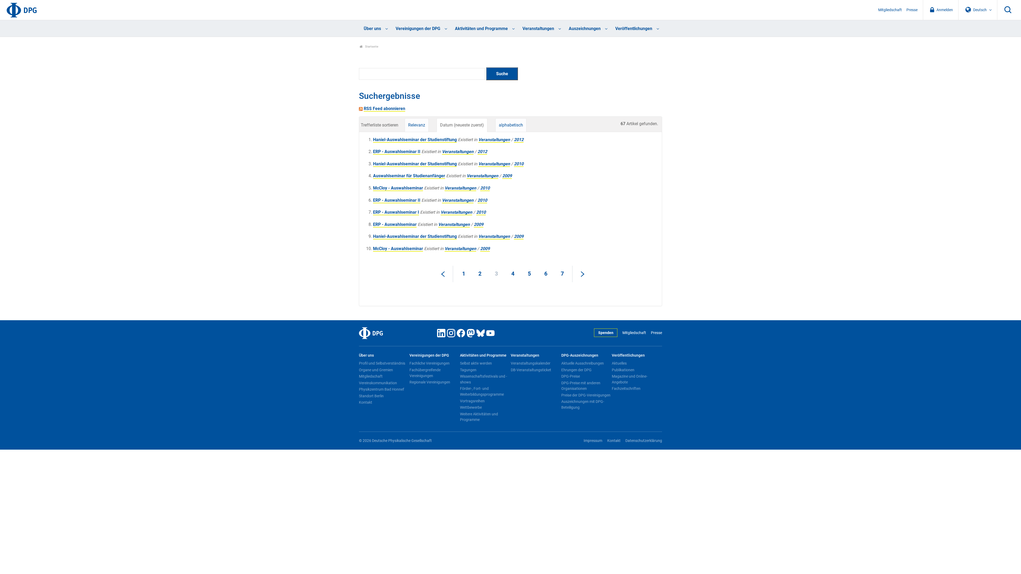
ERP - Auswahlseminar (395, 224)
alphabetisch (511, 125)
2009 (507, 175)
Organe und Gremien (376, 370)
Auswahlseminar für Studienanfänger (409, 175)
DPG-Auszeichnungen (579, 355)
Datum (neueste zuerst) (462, 125)
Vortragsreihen (472, 401)
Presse (912, 10)
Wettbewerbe (471, 407)
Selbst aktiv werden (476, 363)
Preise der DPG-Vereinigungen (585, 395)
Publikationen (623, 370)
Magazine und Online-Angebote (629, 379)
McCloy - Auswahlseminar (398, 188)
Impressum (593, 440)
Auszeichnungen (585, 28)
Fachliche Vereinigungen (429, 363)
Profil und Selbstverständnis (382, 363)
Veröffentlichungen (633, 28)
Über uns (372, 28)
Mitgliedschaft (890, 10)
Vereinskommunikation (378, 383)
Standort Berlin (371, 396)
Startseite (371, 46)
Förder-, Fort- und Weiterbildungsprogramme (482, 391)
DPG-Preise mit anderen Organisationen (580, 386)
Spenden (605, 333)
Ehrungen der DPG (576, 370)
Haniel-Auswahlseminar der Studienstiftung (415, 139)
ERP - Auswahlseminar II (396, 151)
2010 (519, 163)
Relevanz (416, 125)
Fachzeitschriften (626, 388)
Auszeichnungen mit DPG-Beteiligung (582, 404)
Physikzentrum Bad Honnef (381, 389)
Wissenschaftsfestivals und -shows (483, 379)
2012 (519, 139)
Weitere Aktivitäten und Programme (479, 417)
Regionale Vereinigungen (429, 382)
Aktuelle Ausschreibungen (582, 363)
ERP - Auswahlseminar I (396, 212)
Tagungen (468, 370)
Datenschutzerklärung (643, 440)
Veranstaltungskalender (530, 363)
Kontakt (365, 402)
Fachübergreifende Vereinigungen (425, 373)
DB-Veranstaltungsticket (531, 370)
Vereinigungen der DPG (418, 28)
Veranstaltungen (538, 28)
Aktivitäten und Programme (481, 28)
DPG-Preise (570, 376)
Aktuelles (619, 363)
